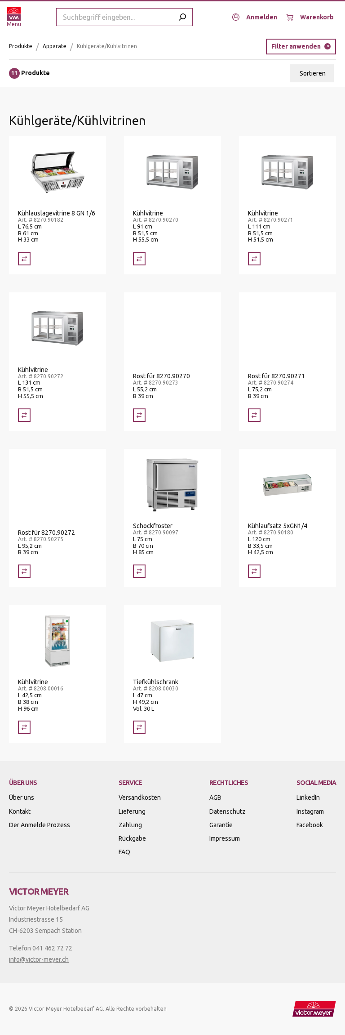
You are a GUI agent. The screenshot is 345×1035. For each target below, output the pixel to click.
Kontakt (20, 811)
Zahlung (130, 825)
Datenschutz (227, 811)
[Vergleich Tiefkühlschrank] (139, 727)
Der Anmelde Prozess (39, 825)
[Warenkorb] (310, 17)
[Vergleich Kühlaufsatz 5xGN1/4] (254, 571)
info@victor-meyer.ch (39, 959)
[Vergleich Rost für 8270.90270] (139, 415)
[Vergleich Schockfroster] (139, 571)
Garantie (221, 825)
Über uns (21, 797)
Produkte (20, 46)
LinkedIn (308, 797)
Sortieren (313, 73)
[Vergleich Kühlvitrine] (139, 258)
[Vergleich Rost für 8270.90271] (254, 415)
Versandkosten (140, 797)
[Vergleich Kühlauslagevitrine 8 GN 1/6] (24, 258)
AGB (215, 797)
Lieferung (132, 811)
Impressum (224, 838)
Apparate (54, 46)
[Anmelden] (255, 17)
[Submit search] (182, 17)
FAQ (124, 852)
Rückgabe (132, 838)
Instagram (310, 811)
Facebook (309, 825)
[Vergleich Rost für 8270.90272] (24, 571)
